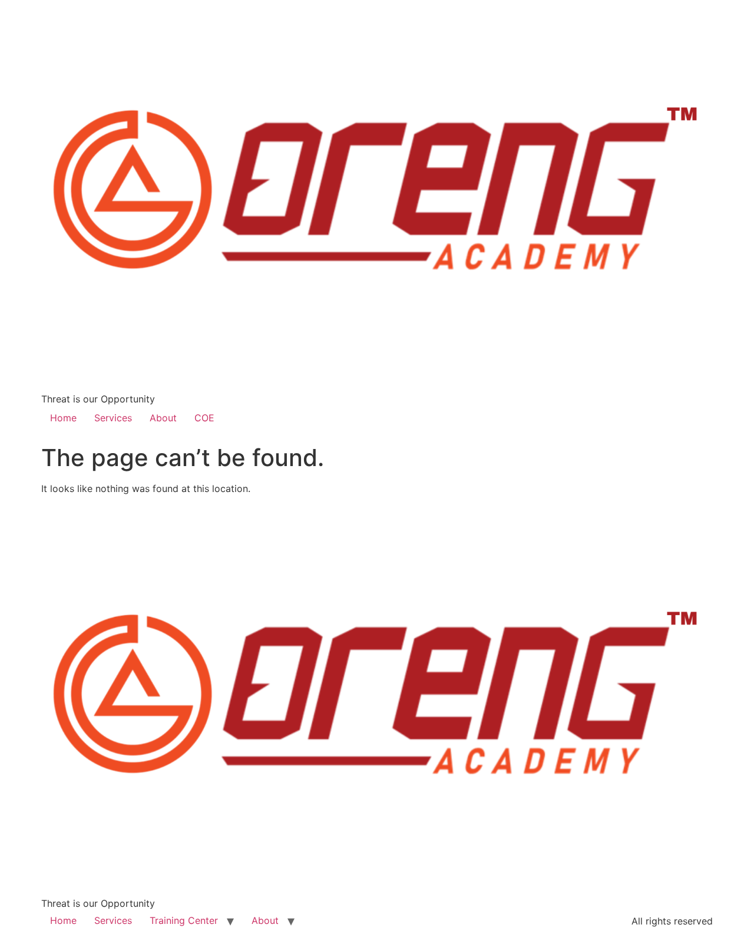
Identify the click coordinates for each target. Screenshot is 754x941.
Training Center (184, 920)
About (163, 418)
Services (113, 418)
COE (204, 418)
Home (63, 418)
